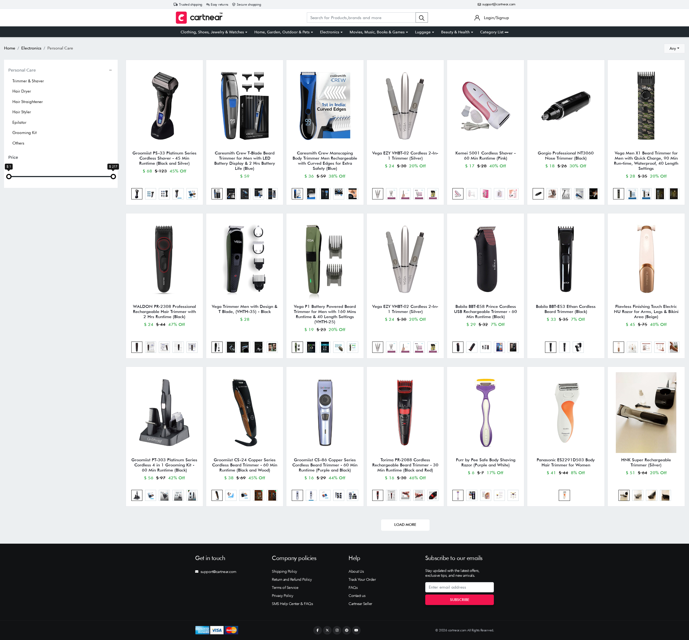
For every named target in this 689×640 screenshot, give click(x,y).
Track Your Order (362, 579)
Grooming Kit (24, 132)
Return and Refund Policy (292, 579)
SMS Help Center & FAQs (292, 603)
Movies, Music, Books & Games (377, 32)
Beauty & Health (455, 32)
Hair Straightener (27, 101)
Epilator (19, 122)
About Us (356, 571)
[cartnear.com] (199, 18)
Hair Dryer (21, 91)
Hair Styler (21, 112)
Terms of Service (285, 587)
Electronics (329, 32)
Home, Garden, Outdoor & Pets (282, 32)
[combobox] (674, 48)
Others (18, 143)
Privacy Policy (282, 595)
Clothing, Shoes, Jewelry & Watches (212, 32)
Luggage (423, 32)
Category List (492, 32)
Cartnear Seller (360, 603)
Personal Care (22, 70)
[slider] (9, 176)
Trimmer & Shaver (28, 81)
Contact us (357, 595)
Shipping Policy (284, 571)
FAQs (353, 587)
